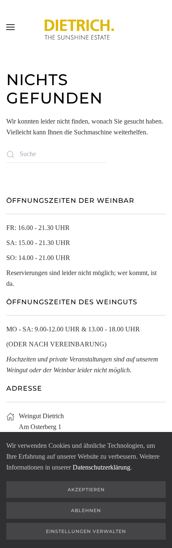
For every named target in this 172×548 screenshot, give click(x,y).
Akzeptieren (86, 489)
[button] (10, 27)
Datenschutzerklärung (101, 467)
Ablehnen (86, 510)
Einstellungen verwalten (86, 531)
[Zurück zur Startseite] (86, 27)
